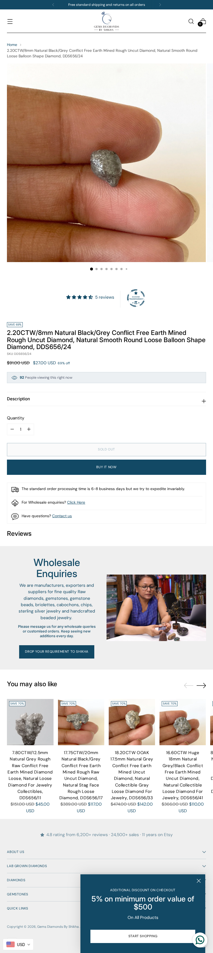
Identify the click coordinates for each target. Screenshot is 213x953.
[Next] (160, 4)
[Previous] (53, 4)
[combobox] (18, 944)
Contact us (62, 515)
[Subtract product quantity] (29, 429)
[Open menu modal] (10, 21)
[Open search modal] (191, 21)
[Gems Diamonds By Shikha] (106, 21)
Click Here (76, 502)
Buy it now (106, 467)
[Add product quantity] (12, 429)
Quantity (15, 418)
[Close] (198, 881)
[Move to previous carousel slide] (188, 685)
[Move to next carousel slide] (201, 685)
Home (12, 44)
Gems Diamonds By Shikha (58, 926)
